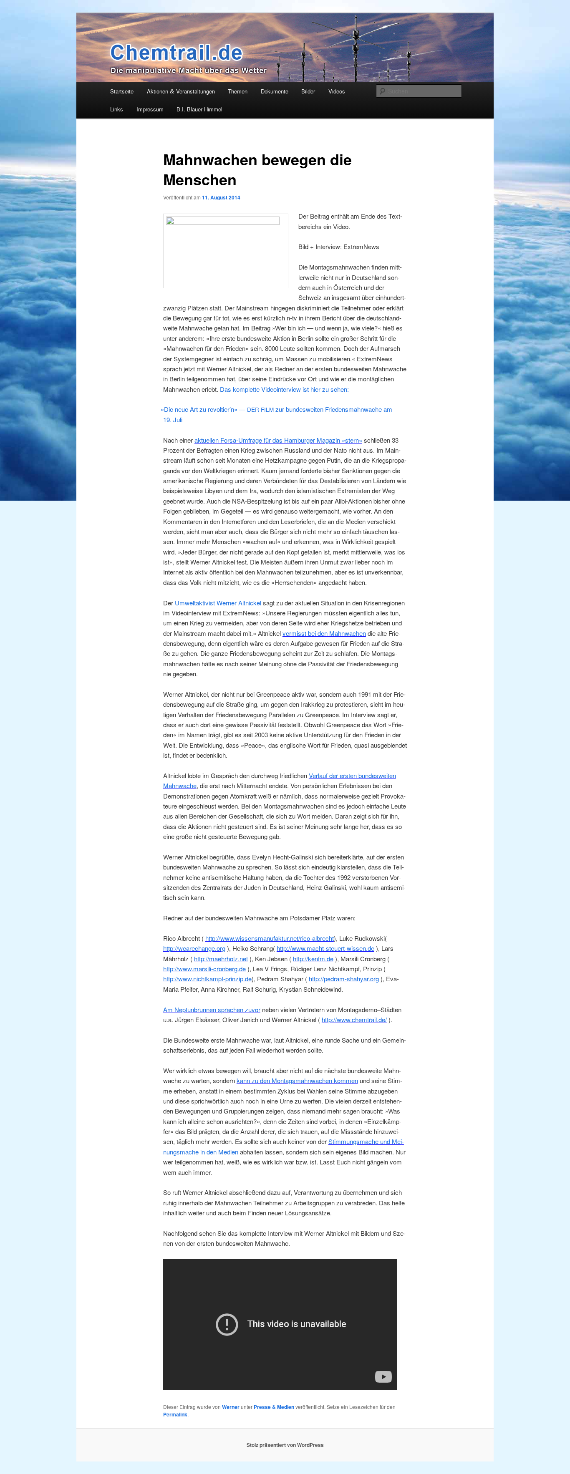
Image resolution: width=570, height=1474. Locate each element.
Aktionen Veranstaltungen (181, 91)
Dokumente (274, 91)
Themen (237, 91)
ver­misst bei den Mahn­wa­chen (324, 633)
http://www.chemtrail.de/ (354, 1019)
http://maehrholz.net (221, 958)
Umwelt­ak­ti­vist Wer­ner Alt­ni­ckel (218, 602)
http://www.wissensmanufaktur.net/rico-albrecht (269, 938)
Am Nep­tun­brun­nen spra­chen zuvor (211, 1009)
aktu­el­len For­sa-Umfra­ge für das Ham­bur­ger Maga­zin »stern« (278, 440)
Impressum (150, 109)
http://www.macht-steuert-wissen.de (325, 948)
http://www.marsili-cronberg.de (204, 968)
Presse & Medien (274, 1407)
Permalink (175, 1414)
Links (116, 109)
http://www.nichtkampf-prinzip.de (207, 978)
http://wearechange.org (194, 948)
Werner (231, 1407)
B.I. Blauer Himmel (199, 109)
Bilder (308, 91)
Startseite (122, 91)
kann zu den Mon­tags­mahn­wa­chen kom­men (297, 1080)
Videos (336, 91)
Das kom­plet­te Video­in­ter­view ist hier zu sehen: (283, 389)
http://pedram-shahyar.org (344, 978)
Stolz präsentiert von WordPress (285, 1445)
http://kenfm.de (313, 958)
